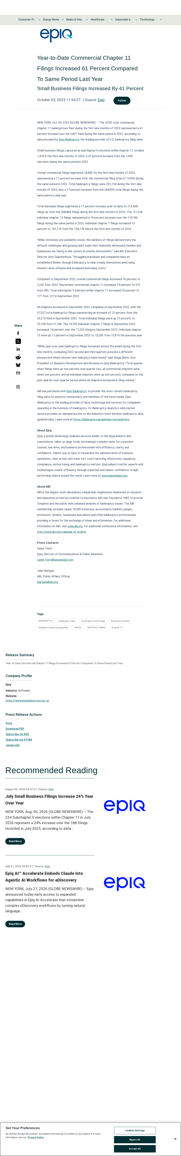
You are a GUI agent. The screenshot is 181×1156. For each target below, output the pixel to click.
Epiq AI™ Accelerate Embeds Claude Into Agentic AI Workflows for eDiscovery (44, 877)
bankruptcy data (67, 621)
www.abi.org (75, 526)
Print (9, 723)
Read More (15, 841)
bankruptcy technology (93, 621)
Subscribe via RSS (17, 734)
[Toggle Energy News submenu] (62, 19)
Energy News (51, 19)
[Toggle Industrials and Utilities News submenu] (136, 19)
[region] (90, 1139)
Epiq (101, 100)
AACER (77, 627)
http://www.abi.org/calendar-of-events (61, 532)
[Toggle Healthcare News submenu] (111, 19)
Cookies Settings (135, 1130)
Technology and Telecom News (148, 19)
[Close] (175, 1139)
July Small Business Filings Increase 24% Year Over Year (49, 800)
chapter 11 (117, 627)
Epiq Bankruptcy (69, 139)
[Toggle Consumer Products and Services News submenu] (39, 19)
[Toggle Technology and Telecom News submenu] (161, 19)
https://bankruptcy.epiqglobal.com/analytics (101, 419)
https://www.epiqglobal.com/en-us (27, 700)
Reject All (134, 1139)
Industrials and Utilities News (124, 19)
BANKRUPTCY (46, 621)
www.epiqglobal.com (115, 475)
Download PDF (15, 728)
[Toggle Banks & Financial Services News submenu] (87, 19)
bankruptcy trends (120, 621)
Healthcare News (99, 19)
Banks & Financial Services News (75, 19)
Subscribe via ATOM (19, 739)
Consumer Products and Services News (27, 19)
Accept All (135, 1148)
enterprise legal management (53, 627)
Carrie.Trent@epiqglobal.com (55, 559)
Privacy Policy (36, 1137)
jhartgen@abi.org (47, 582)
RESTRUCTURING (96, 627)
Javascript (13, 745)
